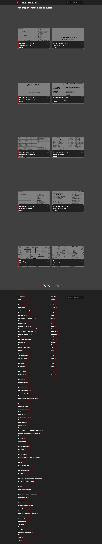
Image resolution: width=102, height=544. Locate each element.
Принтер (21, 473)
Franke (53, 302)
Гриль (20, 350)
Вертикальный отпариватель (27, 318)
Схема (21, 47)
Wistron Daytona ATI (60, 262)
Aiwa (52, 323)
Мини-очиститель (23, 406)
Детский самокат (23, 355)
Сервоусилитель (23, 497)
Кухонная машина (23, 382)
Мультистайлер (23, 422)
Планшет (21, 460)
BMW (52, 353)
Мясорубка (22, 425)
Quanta (53, 336)
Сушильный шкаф (23, 518)
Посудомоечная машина (25, 468)
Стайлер (21, 508)
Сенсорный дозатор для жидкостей (28, 494)
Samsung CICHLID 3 (25, 208)
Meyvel (53, 363)
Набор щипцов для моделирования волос (30, 430)
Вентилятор (22, 315)
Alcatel (53, 328)
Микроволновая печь (25, 401)
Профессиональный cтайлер (26, 481)
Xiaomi (53, 374)
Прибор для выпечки (25, 470)
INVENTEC (54, 331)
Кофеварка (22, 374)
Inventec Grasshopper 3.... (61, 99)
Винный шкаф (22, 323)
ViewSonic (54, 369)
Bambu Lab (54, 296)
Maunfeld (54, 339)
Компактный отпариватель (26, 369)
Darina (53, 366)
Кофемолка (22, 379)
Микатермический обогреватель (28, 398)
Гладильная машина (24, 344)
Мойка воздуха (23, 411)
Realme (53, 310)
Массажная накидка (24, 387)
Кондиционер (22, 371)
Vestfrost (54, 304)
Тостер (21, 526)
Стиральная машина (25, 510)
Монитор (21, 414)
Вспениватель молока (25, 334)
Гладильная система (24, 347)
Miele (53, 347)
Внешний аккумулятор (25, 326)
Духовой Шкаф (23, 358)
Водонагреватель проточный (27, 331)
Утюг (20, 537)
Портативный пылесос (25, 465)
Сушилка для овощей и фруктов (28, 513)
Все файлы (55, 377)
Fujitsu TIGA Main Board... (27, 154)
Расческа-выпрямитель (25, 489)
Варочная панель (24, 312)
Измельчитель (23, 361)
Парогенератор (23, 452)
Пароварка (22, 449)
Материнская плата (26, 43)
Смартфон (22, 500)
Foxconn (54, 307)
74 (57, 285)
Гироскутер (22, 342)
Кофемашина (22, 377)
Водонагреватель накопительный (28, 328)
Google (53, 315)
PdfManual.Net (29, 2)
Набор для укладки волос (26, 428)
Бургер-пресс (22, 307)
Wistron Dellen (24, 262)
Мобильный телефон (25, 409)
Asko (53, 318)
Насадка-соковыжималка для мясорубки (30, 433)
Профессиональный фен (25, 484)
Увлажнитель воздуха (25, 532)
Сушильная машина (24, 516)
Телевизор (22, 524)
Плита (20, 462)
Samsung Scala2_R (59, 154)
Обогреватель (22, 441)
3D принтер (22, 296)
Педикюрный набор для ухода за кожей (30, 457)
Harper (53, 326)
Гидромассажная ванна (25, 339)
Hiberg (53, 358)
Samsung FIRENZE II (25, 45)
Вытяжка (21, 336)
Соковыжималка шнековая (26, 505)
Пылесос (21, 486)
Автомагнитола (23, 302)
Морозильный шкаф (24, 417)
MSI (52, 371)
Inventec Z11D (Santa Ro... (27, 99)
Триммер (21, 529)
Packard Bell (55, 334)
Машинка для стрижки (25, 393)
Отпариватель (22, 444)
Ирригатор (22, 363)
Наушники (22, 436)
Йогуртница (22, 366)
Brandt (53, 312)
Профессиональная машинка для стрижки (30, 478)
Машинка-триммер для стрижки (28, 395)
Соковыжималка (23, 502)
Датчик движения (23, 353)
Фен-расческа (22, 543)
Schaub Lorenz (55, 361)
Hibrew (53, 350)
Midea (53, 355)
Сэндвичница (22, 521)
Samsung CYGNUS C (59, 208)
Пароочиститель (23, 454)
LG (52, 344)
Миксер (21, 403)
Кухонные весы (23, 385)
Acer (52, 320)
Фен (20, 540)
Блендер (21, 304)
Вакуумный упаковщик (25, 310)
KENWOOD (54, 342)
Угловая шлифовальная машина (27, 534)
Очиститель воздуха (24, 446)
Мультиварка (23, 419)
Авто (20, 299)
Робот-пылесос (23, 492)
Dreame (53, 299)
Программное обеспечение (26, 476)
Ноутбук (21, 438)
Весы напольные (23, 320)
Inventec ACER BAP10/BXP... (62, 45)
